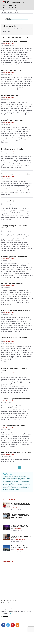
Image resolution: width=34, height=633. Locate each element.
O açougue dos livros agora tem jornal (15, 310)
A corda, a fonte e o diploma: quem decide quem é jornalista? (20, 546)
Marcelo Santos (17, 528)
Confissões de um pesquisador (13, 120)
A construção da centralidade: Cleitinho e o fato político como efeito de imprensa (20, 515)
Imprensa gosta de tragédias (12, 283)
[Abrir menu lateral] (2, 18)
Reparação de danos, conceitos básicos (16, 452)
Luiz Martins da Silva (8, 43)
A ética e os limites (8, 201)
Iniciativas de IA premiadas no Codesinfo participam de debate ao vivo (20, 504)
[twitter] (8, 625)
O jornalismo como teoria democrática (15, 174)
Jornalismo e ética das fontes (12, 95)
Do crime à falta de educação (12, 149)
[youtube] (13, 625)
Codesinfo (15, 5)
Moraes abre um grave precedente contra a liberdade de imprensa (21, 536)
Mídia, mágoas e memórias (11, 70)
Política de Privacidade (8, 603)
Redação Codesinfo (18, 508)
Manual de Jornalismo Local (10, 8)
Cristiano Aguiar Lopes (19, 539)
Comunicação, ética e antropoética (14, 257)
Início (3, 600)
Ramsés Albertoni (17, 519)
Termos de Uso (11, 600)
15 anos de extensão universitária (14, 41)
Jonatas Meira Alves (18, 549)
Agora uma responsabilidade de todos (15, 399)
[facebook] (3, 625)
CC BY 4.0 (12, 613)
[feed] (17, 625)
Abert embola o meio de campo (13, 425)
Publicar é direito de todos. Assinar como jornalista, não (19, 525)
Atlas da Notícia (7, 5)
